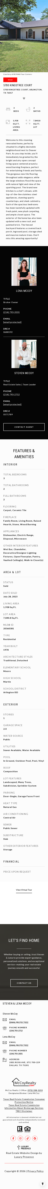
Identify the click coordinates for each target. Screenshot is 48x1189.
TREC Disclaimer (24, 1111)
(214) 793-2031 (11, 312)
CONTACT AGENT (24, 427)
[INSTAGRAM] (20, 1138)
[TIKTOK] (27, 1138)
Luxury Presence (24, 1156)
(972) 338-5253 (35, 1090)
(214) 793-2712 (11, 394)
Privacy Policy (35, 1171)
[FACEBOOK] (13, 1138)
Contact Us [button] (24, 983)
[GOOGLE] (34, 1138)
